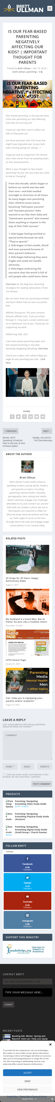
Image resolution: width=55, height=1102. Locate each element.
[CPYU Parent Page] (27, 643)
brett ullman (19, 71)
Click (40, 348)
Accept (28, 1072)
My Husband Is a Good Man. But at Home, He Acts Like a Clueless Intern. (27, 620)
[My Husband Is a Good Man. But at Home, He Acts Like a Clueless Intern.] (27, 602)
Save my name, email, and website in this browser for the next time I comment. (26, 775)
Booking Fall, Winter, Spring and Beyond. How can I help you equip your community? (30, 1039)
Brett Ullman (24, 68)
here (45, 348)
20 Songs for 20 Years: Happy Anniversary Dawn (22, 579)
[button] (50, 1044)
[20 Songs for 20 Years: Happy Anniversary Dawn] (27, 559)
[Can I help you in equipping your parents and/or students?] (27, 681)
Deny (27, 1081)
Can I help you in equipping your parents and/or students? (24, 699)
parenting (31, 71)
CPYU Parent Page (16, 660)
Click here (11, 284)
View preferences (27, 1089)
